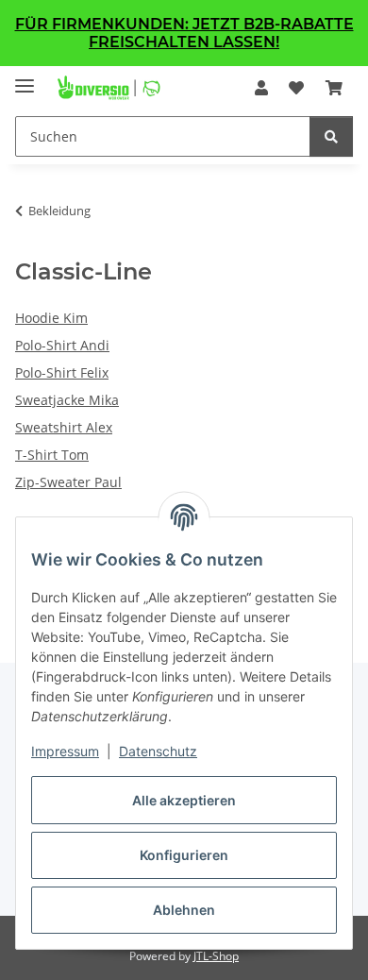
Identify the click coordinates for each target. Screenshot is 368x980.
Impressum (65, 751)
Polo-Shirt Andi (62, 345)
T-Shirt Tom (52, 455)
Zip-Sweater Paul (68, 482)
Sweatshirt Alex (63, 427)
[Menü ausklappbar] (24, 78)
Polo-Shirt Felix (62, 372)
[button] (261, 88)
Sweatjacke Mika (67, 400)
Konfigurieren (184, 855)
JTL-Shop (216, 956)
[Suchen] (331, 136)
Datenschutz (158, 751)
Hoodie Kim (51, 318)
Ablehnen (184, 910)
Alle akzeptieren (184, 800)
